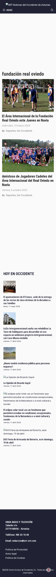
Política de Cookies (15, 558)
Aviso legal (11, 553)
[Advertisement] (28, 43)
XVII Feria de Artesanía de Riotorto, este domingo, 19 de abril (28, 441)
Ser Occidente (24, 130)
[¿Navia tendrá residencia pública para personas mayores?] (9, 357)
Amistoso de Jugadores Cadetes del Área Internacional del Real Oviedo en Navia (28, 180)
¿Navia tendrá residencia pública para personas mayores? (26, 365)
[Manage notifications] (48, 570)
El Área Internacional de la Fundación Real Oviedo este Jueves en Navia (27, 118)
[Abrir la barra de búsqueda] (52, 10)
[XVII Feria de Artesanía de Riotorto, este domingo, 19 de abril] (28, 433)
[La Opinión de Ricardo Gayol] (18, 377)
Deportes (11, 130)
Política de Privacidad (16, 549)
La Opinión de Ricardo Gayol (16, 383)
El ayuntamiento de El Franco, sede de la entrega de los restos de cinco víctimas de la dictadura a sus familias (27, 300)
